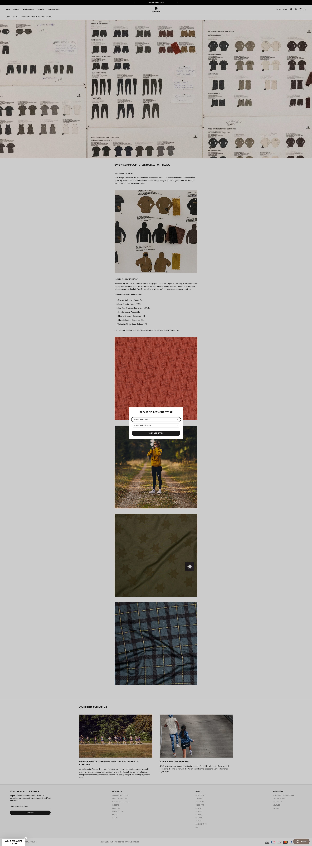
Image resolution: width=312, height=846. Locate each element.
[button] (13, 842)
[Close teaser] (25, 838)
